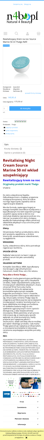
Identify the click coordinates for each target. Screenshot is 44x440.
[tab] (22, 144)
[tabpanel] (22, 266)
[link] (22, 383)
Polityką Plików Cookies (13, 433)
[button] (5, 33)
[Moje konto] (27, 33)
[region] (22, 383)
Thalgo (14, 124)
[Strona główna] (22, 17)
